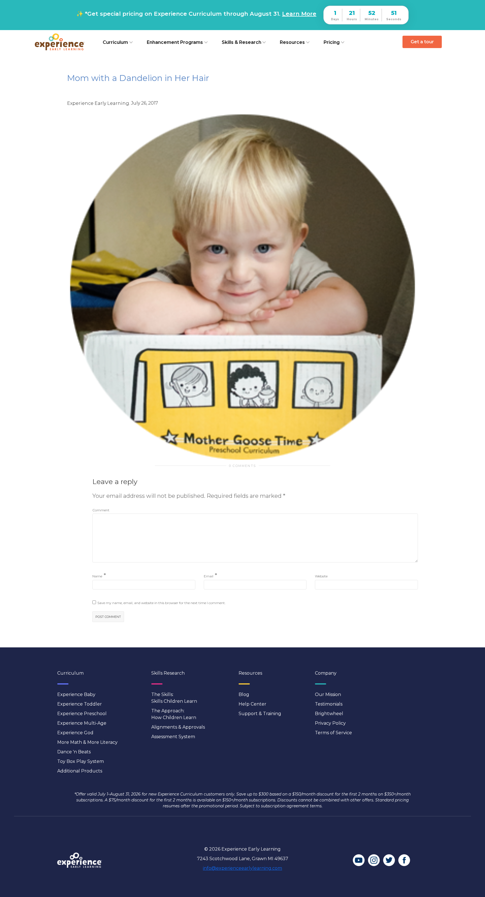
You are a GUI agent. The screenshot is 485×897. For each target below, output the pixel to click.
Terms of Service (333, 732)
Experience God (75, 732)
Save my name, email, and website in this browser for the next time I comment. (161, 603)
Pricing (332, 42)
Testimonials (328, 704)
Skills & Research (241, 42)
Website (321, 576)
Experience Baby (76, 694)
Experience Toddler (79, 704)
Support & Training (260, 713)
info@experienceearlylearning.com (242, 868)
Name (97, 576)
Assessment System (173, 736)
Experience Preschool (82, 713)
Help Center (252, 704)
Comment (100, 510)
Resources (292, 42)
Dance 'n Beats (74, 751)
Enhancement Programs (175, 42)
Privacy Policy (330, 723)
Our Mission (328, 694)
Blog (244, 694)
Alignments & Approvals (178, 727)
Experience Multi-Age (81, 723)
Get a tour (422, 41)
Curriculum (115, 42)
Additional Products (79, 771)
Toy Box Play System (80, 761)
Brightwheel (329, 713)
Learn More (299, 13)
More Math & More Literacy (87, 742)
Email (208, 576)
